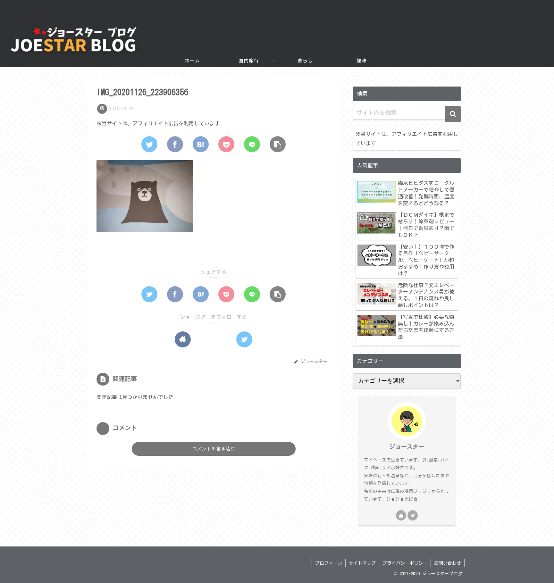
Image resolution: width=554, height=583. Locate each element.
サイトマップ (362, 563)
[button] (453, 114)
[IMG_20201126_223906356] (201, 144)
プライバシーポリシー (404, 563)
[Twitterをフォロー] (244, 339)
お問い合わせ (447, 563)
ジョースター (407, 446)
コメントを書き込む (213, 448)
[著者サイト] (183, 339)
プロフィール (328, 563)
